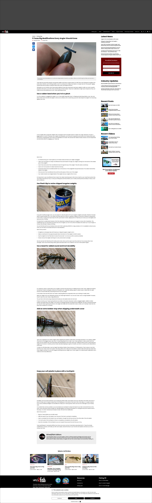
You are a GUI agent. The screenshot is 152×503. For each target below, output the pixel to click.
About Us (137, 31)
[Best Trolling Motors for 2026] (104, 129)
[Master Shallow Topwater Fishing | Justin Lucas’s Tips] (104, 152)
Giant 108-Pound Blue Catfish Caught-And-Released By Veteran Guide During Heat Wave (111, 45)
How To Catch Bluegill (104, 485)
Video (100, 31)
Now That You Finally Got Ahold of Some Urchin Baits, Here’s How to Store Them (115, 124)
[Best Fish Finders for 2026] (104, 105)
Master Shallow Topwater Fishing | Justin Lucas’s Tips (114, 152)
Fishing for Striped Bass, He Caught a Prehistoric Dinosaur (109, 42)
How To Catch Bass (103, 480)
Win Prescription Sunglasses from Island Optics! (111, 170)
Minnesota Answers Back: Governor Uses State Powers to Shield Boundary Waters (115, 115)
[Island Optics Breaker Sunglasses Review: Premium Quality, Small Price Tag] (104, 110)
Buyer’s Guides (120, 31)
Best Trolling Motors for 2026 (115, 128)
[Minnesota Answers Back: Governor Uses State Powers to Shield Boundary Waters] (104, 115)
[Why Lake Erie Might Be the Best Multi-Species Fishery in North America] (104, 119)
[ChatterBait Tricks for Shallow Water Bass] (104, 142)
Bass (66, 464)
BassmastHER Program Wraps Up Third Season (111, 83)
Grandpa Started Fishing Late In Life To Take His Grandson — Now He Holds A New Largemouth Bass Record (110, 51)
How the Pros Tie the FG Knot (115, 147)
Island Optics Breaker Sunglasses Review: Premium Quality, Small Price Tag (115, 110)
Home (33, 36)
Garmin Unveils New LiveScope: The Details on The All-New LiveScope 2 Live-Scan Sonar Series (111, 89)
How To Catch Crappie (104, 483)
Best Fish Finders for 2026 (114, 105)
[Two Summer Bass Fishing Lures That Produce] (104, 138)
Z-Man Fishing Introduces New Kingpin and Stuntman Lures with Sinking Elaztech (110, 86)
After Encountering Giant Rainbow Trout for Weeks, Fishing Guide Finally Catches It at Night (110, 48)
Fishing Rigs (39, 36)
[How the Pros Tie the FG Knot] (104, 147)
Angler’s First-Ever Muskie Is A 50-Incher (109, 39)
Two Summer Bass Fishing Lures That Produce (114, 138)
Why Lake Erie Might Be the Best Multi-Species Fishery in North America (115, 119)
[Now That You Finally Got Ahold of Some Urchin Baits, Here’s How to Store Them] (104, 124)
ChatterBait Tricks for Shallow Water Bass (113, 142)
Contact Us (80, 483)
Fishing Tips (94, 31)
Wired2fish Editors (53, 434)
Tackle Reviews (106, 31)
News (113, 31)
